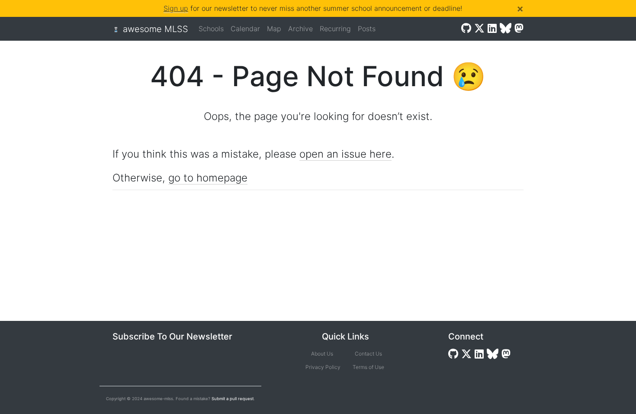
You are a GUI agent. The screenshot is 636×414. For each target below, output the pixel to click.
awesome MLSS (155, 29)
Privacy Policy (322, 367)
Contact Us (368, 353)
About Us (322, 353)
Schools (211, 28)
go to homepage (207, 177)
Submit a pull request (233, 398)
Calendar (245, 28)
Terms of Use (368, 367)
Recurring (335, 28)
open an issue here (345, 154)
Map (274, 28)
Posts (367, 28)
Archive (300, 28)
